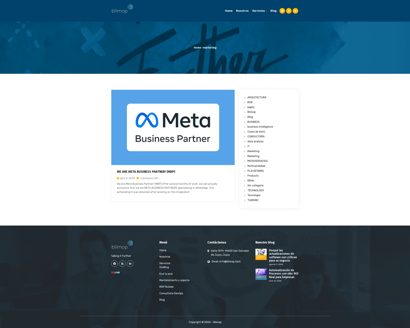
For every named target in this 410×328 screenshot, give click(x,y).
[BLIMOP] (125, 9)
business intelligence (260, 126)
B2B (250, 102)
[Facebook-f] (282, 10)
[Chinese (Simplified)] (112, 272)
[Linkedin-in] (295, 10)
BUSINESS (253, 121)
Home (229, 10)
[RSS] (122, 263)
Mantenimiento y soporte (174, 280)
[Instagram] (289, 10)
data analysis (255, 141)
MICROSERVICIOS (257, 160)
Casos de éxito (256, 131)
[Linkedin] (130, 263)
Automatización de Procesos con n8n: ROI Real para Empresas (283, 274)
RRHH (250, 180)
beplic (250, 107)
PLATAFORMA (255, 170)
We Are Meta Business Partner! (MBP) (146, 172)
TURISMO (252, 200)
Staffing (164, 267)
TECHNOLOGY (255, 190)
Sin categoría (255, 185)
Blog (274, 10)
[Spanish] (118, 272)
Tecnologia (253, 195)
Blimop (251, 111)
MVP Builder (166, 286)
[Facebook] (114, 263)
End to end (165, 273)
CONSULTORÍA (256, 136)
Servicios (258, 10)
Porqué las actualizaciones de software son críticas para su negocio (283, 256)
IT (248, 146)
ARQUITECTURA (256, 97)
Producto (253, 175)
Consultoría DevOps (171, 293)
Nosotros (242, 10)
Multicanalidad (256, 165)
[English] (115, 272)
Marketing (253, 151)
